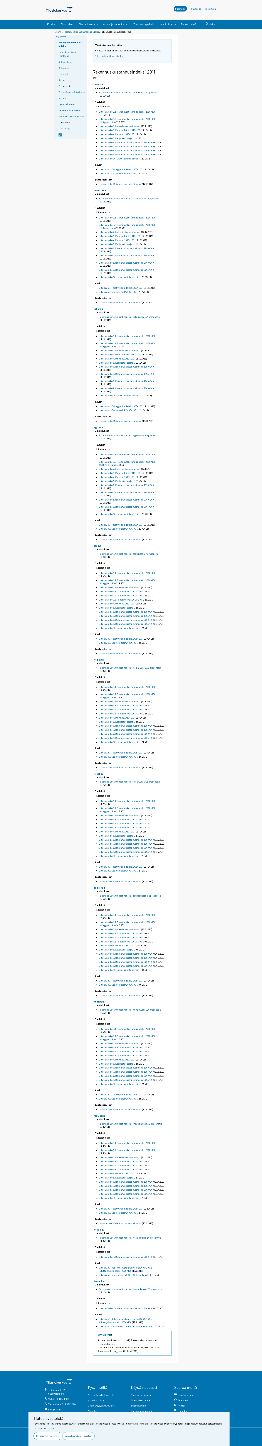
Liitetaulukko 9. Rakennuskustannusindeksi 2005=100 (126, 154)
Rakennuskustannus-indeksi (70, 44)
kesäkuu (98, 773)
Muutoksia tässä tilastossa (67, 54)
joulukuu (99, 84)
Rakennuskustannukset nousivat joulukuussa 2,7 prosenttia (129, 92)
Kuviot (62, 80)
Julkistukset (65, 61)
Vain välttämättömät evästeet (78, 1436)
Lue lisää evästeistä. (44, 1428)
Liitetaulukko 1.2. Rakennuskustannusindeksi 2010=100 (127, 1150)
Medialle (92, 1410)
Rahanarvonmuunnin (142, 1410)
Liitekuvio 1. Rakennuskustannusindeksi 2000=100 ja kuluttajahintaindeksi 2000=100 (125, 1269)
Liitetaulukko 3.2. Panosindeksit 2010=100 (120, 595)
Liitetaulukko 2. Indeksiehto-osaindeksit (120, 126)
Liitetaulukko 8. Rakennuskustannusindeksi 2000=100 (126, 150)
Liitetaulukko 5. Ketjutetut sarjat (116, 138)
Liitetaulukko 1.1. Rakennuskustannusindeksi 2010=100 (127, 111)
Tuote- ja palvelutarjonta (72, 92)
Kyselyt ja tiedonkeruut (115, 24)
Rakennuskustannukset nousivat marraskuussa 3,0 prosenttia (131, 198)
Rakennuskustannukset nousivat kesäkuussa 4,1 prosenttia (129, 781)
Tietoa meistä (188, 24)
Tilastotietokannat (141, 1400)
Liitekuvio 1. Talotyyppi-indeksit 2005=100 (120, 169)
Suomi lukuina (138, 1405)
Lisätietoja (64, 128)
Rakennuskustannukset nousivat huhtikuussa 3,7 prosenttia (130, 1009)
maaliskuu (99, 1115)
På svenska (195, 8)
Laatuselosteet (67, 104)
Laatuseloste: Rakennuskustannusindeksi (120, 183)
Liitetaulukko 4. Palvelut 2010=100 (116, 134)
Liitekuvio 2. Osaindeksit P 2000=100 (117, 173)
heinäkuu (99, 659)
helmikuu (99, 1229)
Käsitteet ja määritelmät (71, 116)
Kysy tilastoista (96, 1400)
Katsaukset (65, 67)
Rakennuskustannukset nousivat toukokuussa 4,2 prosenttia (130, 895)
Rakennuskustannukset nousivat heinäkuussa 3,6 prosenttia (130, 667)
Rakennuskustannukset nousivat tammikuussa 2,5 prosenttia (130, 1289)
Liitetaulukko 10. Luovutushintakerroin (119, 158)
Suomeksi (180, 8)
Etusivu (51, 24)
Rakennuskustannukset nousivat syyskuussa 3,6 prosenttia (129, 435)
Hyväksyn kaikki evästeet (47, 1436)
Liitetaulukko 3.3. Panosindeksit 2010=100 (120, 599)
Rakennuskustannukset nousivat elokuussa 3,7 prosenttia (128, 553)
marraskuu (100, 190)
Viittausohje (104, 1334)
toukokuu (99, 887)
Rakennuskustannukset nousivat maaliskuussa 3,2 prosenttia (130, 1123)
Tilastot (67, 32)
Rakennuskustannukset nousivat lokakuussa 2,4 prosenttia (129, 316)
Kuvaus (62, 98)
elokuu (98, 545)
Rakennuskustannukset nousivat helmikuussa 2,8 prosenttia (130, 1237)
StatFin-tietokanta (141, 1394)
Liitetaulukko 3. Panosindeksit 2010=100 (119, 130)
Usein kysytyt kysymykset (101, 1405)
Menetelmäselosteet (70, 110)
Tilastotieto (67, 24)
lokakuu (98, 308)
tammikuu (99, 1281)
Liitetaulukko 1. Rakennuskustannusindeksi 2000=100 (126, 1256)
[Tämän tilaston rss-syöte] (72, 136)
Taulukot (63, 73)
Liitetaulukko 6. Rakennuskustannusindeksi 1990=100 (126, 142)
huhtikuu (99, 1001)
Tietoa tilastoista (88, 24)
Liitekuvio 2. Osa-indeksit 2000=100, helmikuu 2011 (125, 1274)
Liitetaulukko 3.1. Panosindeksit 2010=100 (120, 591)
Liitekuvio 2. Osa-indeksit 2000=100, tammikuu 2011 (125, 1326)
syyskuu (98, 427)
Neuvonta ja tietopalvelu (101, 1394)
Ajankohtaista (168, 24)
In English (210, 8)
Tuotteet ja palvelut (144, 24)
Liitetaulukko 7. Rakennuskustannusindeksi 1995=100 (126, 146)
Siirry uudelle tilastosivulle (109, 56)
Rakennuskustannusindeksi (86, 32)
